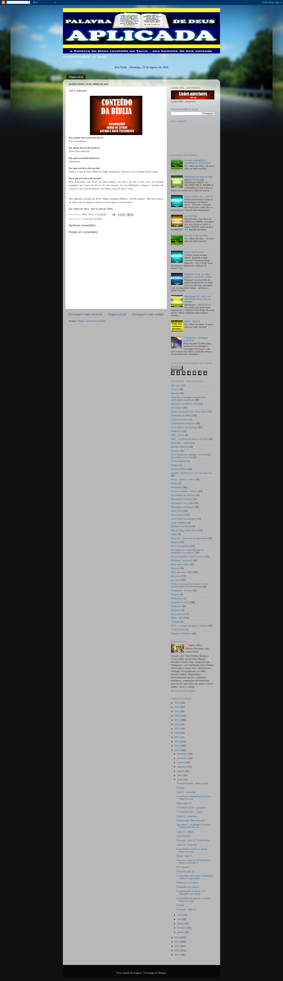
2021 (177, 720)
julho (180, 775)
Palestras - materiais (181, 560)
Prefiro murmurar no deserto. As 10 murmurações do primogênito (189, 585)
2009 (177, 955)
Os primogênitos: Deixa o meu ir (187, 556)
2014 (177, 750)
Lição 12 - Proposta (187, 845)
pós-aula (175, 576)
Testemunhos (178, 629)
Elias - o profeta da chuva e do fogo (189, 439)
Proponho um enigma (188, 887)
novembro (182, 758)
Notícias (175, 542)
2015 (177, 746)
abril (179, 919)
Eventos (175, 451)
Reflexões (176, 606)
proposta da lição (180, 602)
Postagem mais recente (85, 314)
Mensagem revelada (181, 499)
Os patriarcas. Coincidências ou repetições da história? (187, 551)
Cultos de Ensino (180, 419)
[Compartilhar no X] (125, 214)
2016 (177, 741)
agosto (181, 771)
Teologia (175, 622)
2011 (177, 946)
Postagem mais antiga (148, 314)
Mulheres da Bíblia (180, 526)
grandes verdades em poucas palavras (191, 473)
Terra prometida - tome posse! (192, 783)
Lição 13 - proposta (187, 816)
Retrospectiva (178, 614)
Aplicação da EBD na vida (184, 404)
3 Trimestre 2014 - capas (190, 812)
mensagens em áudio (182, 503)
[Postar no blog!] (122, 214)
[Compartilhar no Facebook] (129, 214)
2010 (177, 950)
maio (180, 915)
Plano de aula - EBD (181, 572)
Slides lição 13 (184, 803)
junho (180, 779)
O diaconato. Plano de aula (191, 820)
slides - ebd (177, 618)
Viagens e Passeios (181, 633)
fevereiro (182, 928)
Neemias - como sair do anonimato (189, 538)
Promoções (177, 598)
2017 (177, 737)
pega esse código (180, 564)
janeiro (181, 932)
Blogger (162, 973)
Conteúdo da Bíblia (92, 219)
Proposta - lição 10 (186, 909)
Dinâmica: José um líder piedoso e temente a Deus (198, 275)
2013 (177, 937)
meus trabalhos (179, 522)
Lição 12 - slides (185, 832)
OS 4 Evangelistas (180, 546)
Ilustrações (176, 487)
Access (174, 389)
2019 (177, 728)
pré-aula (175, 580)
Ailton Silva (195, 645)
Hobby (174, 483)
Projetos (175, 594)
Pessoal (175, 568)
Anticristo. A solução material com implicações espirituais (188, 398)
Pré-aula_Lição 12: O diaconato (193, 840)
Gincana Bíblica (179, 469)
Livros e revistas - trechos (184, 491)
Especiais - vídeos (180, 443)
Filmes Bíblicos (179, 461)
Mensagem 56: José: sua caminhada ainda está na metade (197, 299)
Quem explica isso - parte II (198, 196)
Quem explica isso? (194, 252)
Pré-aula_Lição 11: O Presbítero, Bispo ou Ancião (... (194, 861)
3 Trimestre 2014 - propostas (192, 807)
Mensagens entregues (182, 507)
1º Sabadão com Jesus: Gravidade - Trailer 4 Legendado (195, 877)
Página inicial (76, 77)
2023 (177, 711)
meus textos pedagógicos (184, 519)
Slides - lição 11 (185, 856)
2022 (177, 716)
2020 (177, 724)
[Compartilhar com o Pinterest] (132, 214)
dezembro (182, 754)
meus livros (177, 511)
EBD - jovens (177, 435)
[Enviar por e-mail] (119, 214)
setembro (182, 767)
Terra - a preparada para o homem (189, 625)
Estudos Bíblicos (179, 447)
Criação (181, 788)
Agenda (175, 393)
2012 (177, 942)
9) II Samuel (183, 867)
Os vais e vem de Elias (196, 235)
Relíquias (176, 610)
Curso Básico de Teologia (184, 427)
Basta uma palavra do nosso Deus (189, 411)
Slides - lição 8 (191, 321)
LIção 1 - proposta (186, 792)
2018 (177, 733)
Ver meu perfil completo (183, 691)
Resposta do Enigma (187, 882)
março (180, 923)
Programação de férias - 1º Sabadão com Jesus (191, 892)
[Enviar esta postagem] (113, 214)
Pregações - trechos (181, 590)
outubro (181, 762)
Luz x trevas (190, 216)
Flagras (175, 465)
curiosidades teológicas (183, 423)
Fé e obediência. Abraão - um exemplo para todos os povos (191, 456)
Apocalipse (176, 408)
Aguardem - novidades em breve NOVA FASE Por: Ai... (194, 826)
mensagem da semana (183, 495)
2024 (177, 707)
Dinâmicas (176, 431)
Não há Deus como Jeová (184, 530)
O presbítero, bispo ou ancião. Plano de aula (192, 850)
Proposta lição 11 (185, 871)
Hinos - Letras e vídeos (183, 479)
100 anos (176, 385)
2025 (177, 703)
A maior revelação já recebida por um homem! (197, 161)
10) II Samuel (183, 836)
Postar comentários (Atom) (91, 321)
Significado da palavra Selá (198, 177)
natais (174, 534)
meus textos (177, 515)
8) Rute (180, 905)
